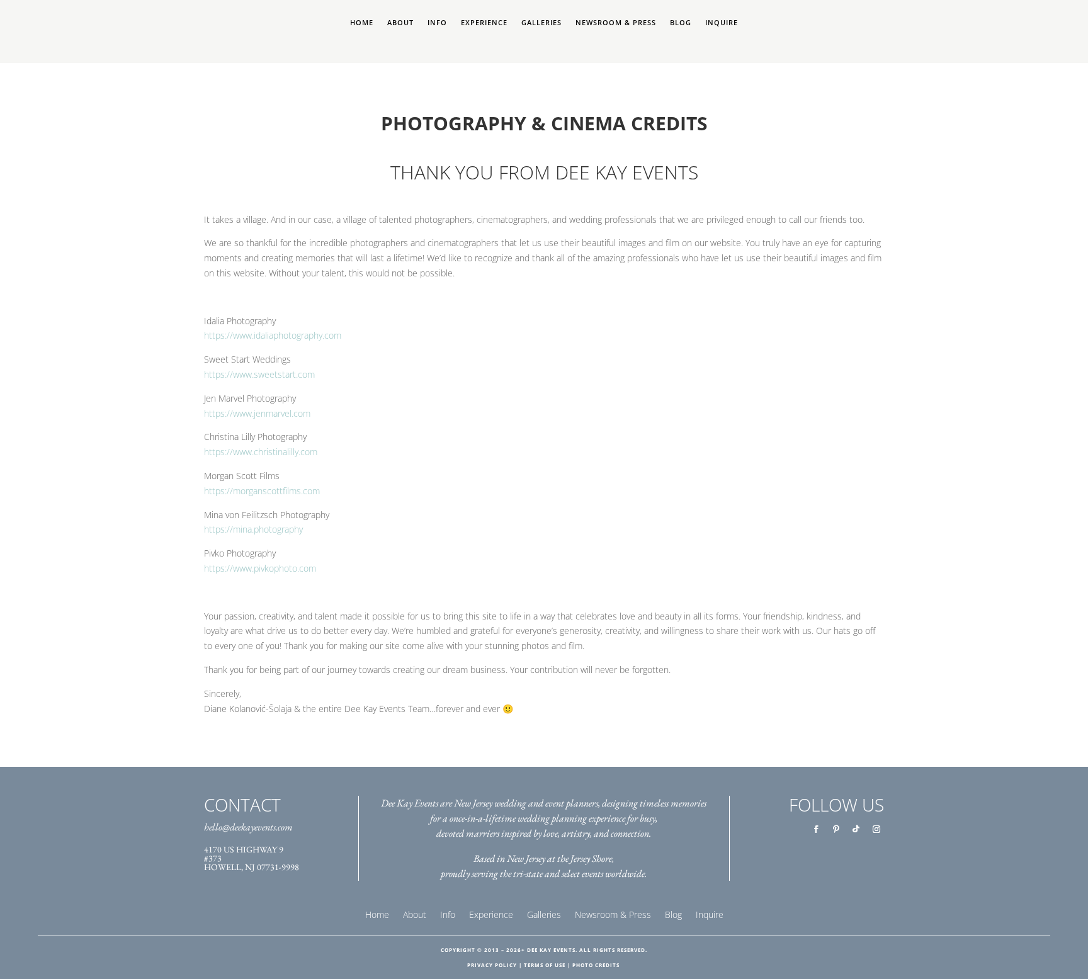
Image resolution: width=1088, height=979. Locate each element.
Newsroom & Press (615, 22)
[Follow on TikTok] (856, 829)
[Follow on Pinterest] (836, 829)
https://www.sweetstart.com (259, 374)
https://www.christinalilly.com (260, 452)
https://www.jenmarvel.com (257, 413)
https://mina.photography (253, 529)
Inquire (721, 22)
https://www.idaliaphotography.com (272, 335)
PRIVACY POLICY (492, 964)
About (400, 22)
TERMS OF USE (544, 964)
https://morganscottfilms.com (262, 491)
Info (437, 22)
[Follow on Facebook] (816, 829)
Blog (680, 22)
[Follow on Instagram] (876, 829)
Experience (484, 22)
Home (361, 22)
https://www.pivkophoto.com (260, 568)
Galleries (541, 22)
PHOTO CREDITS (596, 964)
